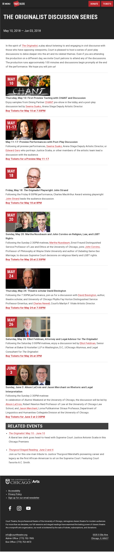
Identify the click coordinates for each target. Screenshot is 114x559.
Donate (94, 4)
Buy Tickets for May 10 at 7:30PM (25, 110)
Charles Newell (41, 303)
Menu (7, 4)
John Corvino (92, 246)
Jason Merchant (28, 408)
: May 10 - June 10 (27, 433)
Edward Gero (13, 150)
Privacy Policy (15, 494)
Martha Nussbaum (59, 242)
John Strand (12, 198)
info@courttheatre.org (16, 535)
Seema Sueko (33, 106)
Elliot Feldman (87, 343)
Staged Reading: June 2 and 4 (31, 449)
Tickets (107, 4)
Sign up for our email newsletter (23, 498)
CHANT (49, 102)
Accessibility (14, 491)
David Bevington (87, 295)
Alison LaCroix (14, 404)
